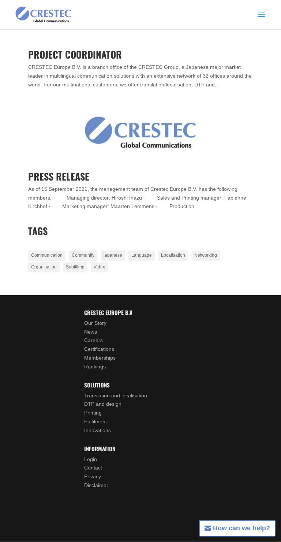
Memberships (100, 358)
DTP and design (102, 404)
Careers (93, 340)
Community (83, 255)
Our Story (95, 323)
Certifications (99, 349)
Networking (205, 255)
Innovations (97, 430)
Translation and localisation (115, 395)
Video (99, 267)
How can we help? (241, 528)
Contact (93, 468)
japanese (113, 255)
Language (141, 255)
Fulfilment (95, 421)
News (90, 332)
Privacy (92, 476)
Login (90, 459)
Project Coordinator (75, 54)
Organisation (44, 267)
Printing (93, 413)
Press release (58, 176)
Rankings (95, 367)
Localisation (173, 255)
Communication (47, 255)
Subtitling (75, 267)
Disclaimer (96, 485)
